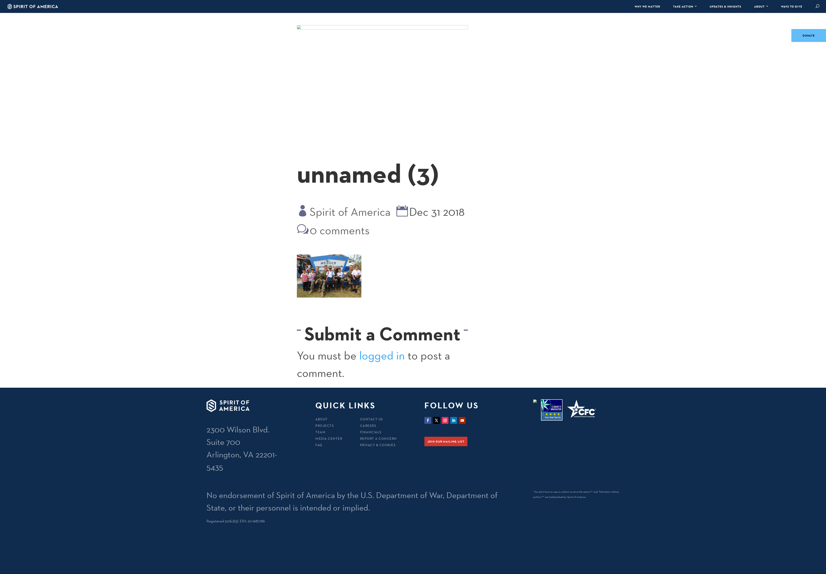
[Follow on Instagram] (445, 420)
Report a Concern (378, 438)
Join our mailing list (445, 441)
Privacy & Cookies (378, 445)
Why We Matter (647, 6)
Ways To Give (791, 6)
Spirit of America (350, 212)
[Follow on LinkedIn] (453, 420)
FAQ (318, 445)
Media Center (328, 438)
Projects (324, 425)
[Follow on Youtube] (462, 420)
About (759, 6)
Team (320, 432)
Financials (371, 432)
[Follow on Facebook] (427, 420)
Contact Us (371, 419)
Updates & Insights (725, 6)
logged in (382, 355)
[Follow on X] (436, 420)
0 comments (340, 230)
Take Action (683, 6)
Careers (368, 425)
